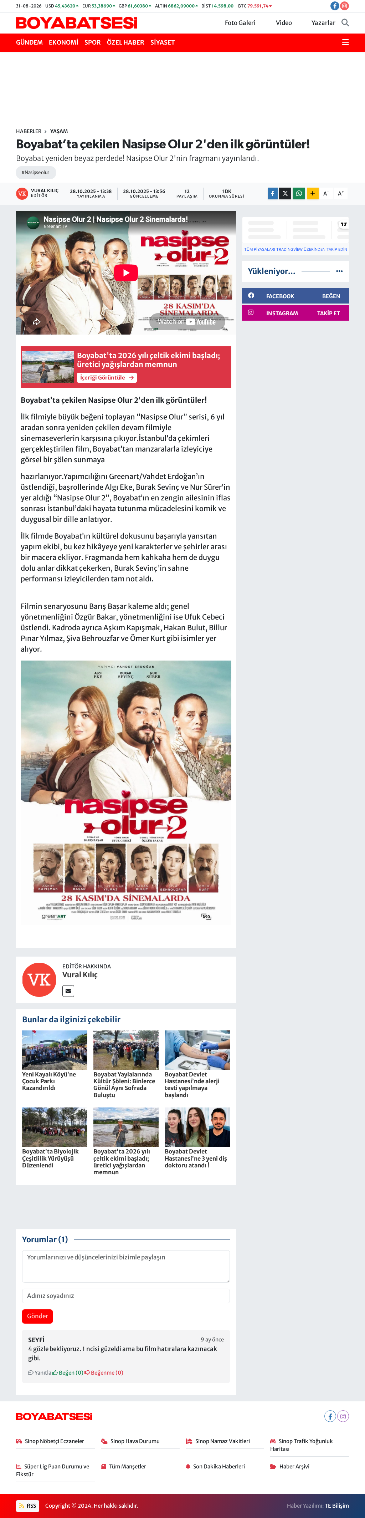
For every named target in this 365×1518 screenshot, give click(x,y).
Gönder (37, 1316)
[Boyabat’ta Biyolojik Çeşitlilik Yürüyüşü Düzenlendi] (54, 1127)
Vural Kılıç (80, 974)
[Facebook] (330, 1416)
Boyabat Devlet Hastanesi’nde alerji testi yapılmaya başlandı (192, 1085)
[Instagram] (343, 1416)
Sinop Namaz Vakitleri (222, 1441)
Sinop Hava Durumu (135, 1441)
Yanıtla (42, 1372)
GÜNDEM (29, 42)
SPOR (92, 42)
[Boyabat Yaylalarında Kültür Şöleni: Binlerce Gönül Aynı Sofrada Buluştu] (126, 1050)
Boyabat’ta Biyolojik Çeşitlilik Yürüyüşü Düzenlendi (50, 1158)
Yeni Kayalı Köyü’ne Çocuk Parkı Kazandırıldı (49, 1081)
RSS (31, 1505)
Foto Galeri (240, 23)
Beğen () (70, 1372)
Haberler (28, 131)
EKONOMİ (63, 42)
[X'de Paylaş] (285, 193)
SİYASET (162, 42)
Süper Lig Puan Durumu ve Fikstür (52, 1470)
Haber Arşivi (294, 1466)
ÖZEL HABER (125, 42)
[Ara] (345, 23)
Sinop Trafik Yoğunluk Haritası (301, 1445)
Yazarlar (323, 23)
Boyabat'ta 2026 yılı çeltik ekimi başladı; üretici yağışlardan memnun (121, 1162)
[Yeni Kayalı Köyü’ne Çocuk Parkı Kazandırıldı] (54, 1050)
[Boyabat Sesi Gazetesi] (76, 22)
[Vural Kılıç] (39, 979)
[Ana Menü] (345, 42)
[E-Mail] (68, 991)
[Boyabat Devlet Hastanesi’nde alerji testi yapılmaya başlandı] (197, 1050)
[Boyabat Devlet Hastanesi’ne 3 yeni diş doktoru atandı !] (197, 1127)
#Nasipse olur (35, 172)
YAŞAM (59, 131)
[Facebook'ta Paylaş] (273, 193)
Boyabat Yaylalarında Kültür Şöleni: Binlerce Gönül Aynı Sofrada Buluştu (124, 1085)
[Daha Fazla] (313, 193)
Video (284, 23)
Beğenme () (106, 1372)
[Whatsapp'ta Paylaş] (299, 193)
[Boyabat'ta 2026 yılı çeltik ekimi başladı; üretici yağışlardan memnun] (126, 1127)
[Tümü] (339, 271)
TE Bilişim (337, 1505)
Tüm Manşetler (127, 1466)
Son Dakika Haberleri (219, 1466)
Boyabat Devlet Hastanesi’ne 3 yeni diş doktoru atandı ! (196, 1158)
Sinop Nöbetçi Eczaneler (54, 1441)
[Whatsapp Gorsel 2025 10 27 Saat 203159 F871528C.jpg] (126, 792)
